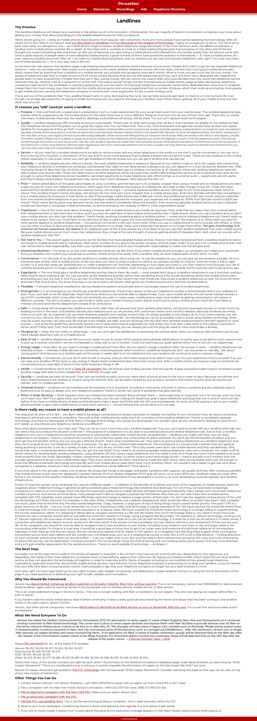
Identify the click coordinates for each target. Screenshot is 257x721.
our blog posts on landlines (90, 42)
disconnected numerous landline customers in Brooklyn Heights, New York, (93, 584)
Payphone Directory (169, 9)
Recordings (125, 9)
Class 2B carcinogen (88, 368)
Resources (101, 9)
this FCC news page (85, 670)
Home (82, 9)
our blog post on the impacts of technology (144, 42)
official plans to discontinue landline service (132, 607)
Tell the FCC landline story (42, 701)
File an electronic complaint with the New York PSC (55, 692)
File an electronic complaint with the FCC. (49, 696)
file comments (34, 643)
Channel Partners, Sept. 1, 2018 (149, 639)
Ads (144, 9)
